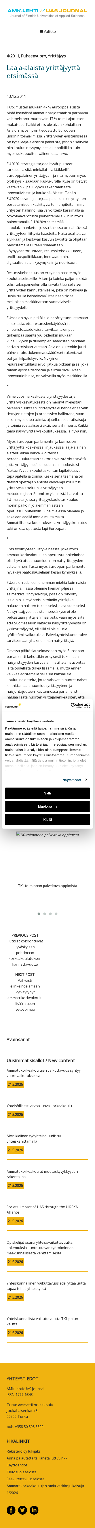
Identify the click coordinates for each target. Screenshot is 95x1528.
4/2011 (13, 55)
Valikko (50, 31)
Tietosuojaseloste (21, 1472)
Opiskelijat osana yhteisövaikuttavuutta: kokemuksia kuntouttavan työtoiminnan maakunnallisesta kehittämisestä (40, 1248)
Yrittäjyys (57, 55)
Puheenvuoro (33, 55)
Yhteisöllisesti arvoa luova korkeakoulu (39, 1105)
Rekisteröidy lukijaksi (24, 1451)
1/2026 (12, 1492)
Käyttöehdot (17, 1465)
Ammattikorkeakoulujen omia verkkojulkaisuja (45, 1485)
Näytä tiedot (72, 780)
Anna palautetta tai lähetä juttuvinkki (37, 1458)
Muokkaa (45, 806)
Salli (47, 793)
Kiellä (47, 819)
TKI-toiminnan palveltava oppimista (47, 885)
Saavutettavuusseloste (25, 1478)
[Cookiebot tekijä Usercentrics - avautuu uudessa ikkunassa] (70, 705)
